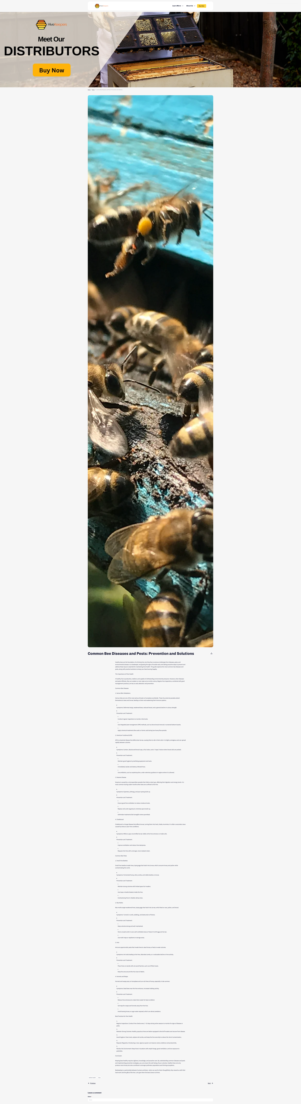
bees (99, 1077)
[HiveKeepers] (101, 6)
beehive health (92, 1077)
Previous (92, 1083)
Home (89, 89)
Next (209, 1083)
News (93, 89)
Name (90, 1096)
